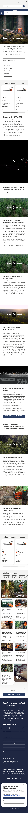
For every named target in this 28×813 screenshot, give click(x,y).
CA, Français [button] (7, 13)
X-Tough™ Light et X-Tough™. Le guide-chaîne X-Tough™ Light (14, 396)
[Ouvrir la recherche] (23, 13)
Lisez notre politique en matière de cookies (12, 795)
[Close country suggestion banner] (26, 2)
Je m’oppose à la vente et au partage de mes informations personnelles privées (14, 802)
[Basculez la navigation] (26, 13)
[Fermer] (23, 784)
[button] (12, 87)
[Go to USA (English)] (24, 6)
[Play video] (14, 161)
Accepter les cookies (14, 798)
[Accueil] (2, 13)
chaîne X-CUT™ (13, 410)
